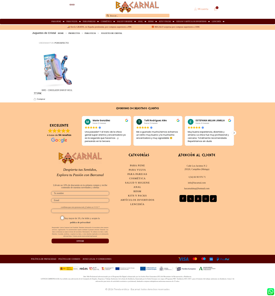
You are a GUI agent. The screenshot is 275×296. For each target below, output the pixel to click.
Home (61, 33)
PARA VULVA (90, 33)
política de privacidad (80, 222)
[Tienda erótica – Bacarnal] (137, 7)
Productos (74, 33)
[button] (234, 133)
